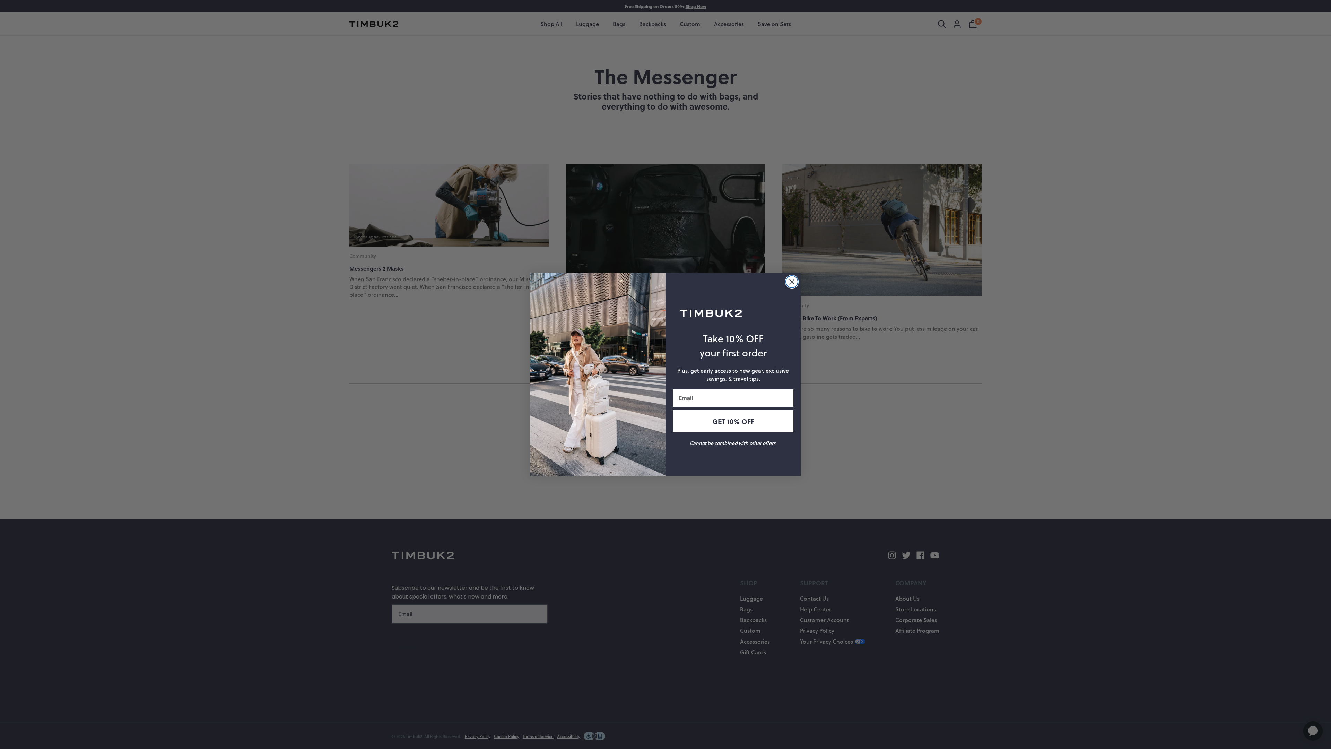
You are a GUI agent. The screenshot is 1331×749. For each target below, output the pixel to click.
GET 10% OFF (733, 421)
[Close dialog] (792, 282)
